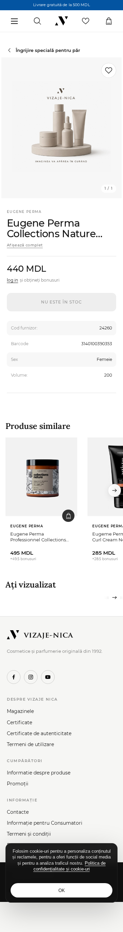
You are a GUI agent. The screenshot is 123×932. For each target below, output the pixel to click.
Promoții (17, 784)
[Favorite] (85, 21)
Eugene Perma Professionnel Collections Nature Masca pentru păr (38, 537)
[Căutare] (37, 21)
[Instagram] (31, 677)
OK (61, 890)
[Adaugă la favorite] (108, 70)
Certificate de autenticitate (39, 733)
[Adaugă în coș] (68, 516)
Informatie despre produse (38, 773)
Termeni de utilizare (30, 744)
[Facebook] (13, 677)
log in (12, 280)
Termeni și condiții (29, 834)
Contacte (18, 812)
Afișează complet (25, 245)
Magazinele (20, 711)
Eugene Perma (24, 212)
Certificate (19, 722)
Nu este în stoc (61, 302)
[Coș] (108, 21)
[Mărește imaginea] (61, 127)
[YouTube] (48, 677)
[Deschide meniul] (14, 21)
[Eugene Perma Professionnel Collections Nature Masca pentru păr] (41, 476)
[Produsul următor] (114, 490)
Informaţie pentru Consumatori (44, 823)
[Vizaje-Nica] (61, 21)
